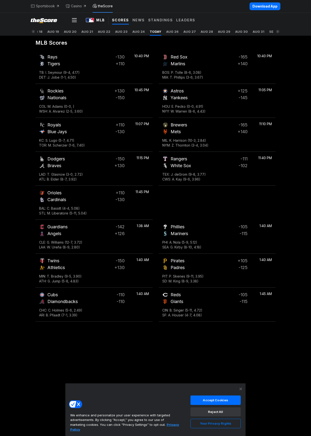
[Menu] (74, 20)
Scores (120, 20)
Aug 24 (138, 31)
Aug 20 (70, 31)
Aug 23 (121, 31)
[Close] (240, 388)
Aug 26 (172, 31)
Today (155, 31)
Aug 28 (207, 31)
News (138, 20)
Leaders (185, 20)
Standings (160, 20)
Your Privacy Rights (215, 423)
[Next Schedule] (277, 31)
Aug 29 (224, 31)
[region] (155, 409)
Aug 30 (241, 31)
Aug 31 (258, 31)
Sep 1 (273, 31)
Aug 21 (87, 31)
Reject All (215, 412)
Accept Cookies (215, 400)
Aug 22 (104, 31)
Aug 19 (53, 31)
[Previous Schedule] (33, 31)
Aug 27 (189, 31)
